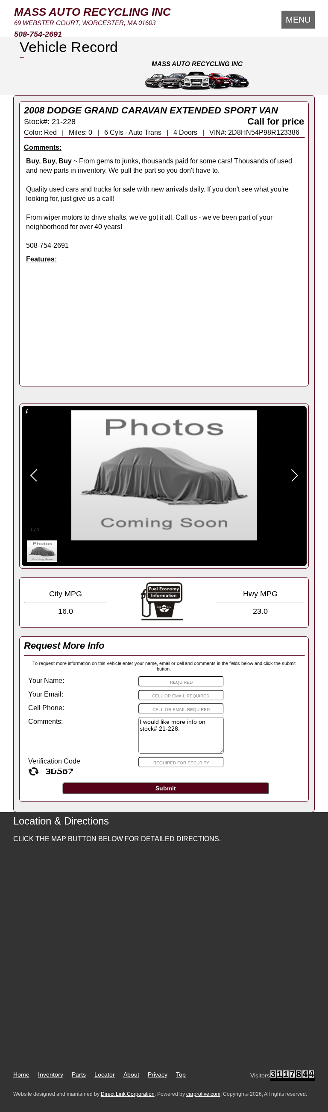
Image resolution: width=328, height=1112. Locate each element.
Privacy (157, 1074)
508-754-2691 (38, 34)
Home (21, 1074)
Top (181, 1074)
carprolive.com (203, 1094)
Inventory (50, 1074)
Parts (79, 1074)
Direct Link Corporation (128, 1094)
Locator (104, 1074)
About (131, 1074)
